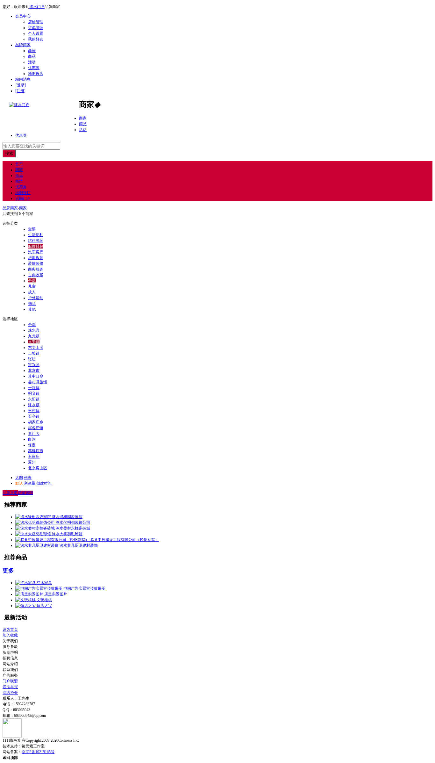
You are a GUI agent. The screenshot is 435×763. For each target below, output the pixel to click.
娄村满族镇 (37, 382)
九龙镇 (33, 336)
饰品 (32, 303)
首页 (19, 164)
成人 (32, 292)
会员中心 (23, 16)
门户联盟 (10, 681)
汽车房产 (35, 252)
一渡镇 (33, 387)
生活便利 (35, 235)
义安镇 (33, 342)
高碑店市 (35, 451)
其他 (32, 309)
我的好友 (35, 39)
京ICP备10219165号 (38, 752)
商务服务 (35, 269)
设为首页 (10, 629)
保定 (32, 445)
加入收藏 (10, 635)
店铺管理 (35, 22)
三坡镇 (33, 353)
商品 (32, 56)
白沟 (32, 439)
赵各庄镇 (35, 428)
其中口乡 (35, 376)
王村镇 (33, 410)
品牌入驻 (10, 493)
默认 (19, 483)
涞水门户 (37, 6)
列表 (28, 477)
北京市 (33, 370)
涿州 (32, 462)
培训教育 (35, 258)
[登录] (21, 85)
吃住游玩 (35, 240)
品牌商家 (23, 45)
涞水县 (33, 330)
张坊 (32, 359)
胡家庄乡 (35, 422)
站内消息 (23, 79)
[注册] (20, 91)
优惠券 (33, 68)
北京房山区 (37, 468)
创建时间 (44, 483)
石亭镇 (33, 416)
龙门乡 (33, 433)
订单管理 (35, 27)
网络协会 (10, 692)
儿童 (32, 286)
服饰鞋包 (35, 246)
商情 (19, 181)
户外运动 (35, 298)
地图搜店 (35, 73)
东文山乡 (35, 347)
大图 (19, 477)
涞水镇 (33, 405)
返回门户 (23, 198)
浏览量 (29, 483)
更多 (8, 570)
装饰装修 (35, 263)
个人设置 (35, 33)
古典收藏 (35, 275)
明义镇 (33, 393)
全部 (32, 229)
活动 (32, 62)
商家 (32, 50)
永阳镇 (33, 399)
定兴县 (33, 365)
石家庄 (33, 456)
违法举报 (10, 687)
